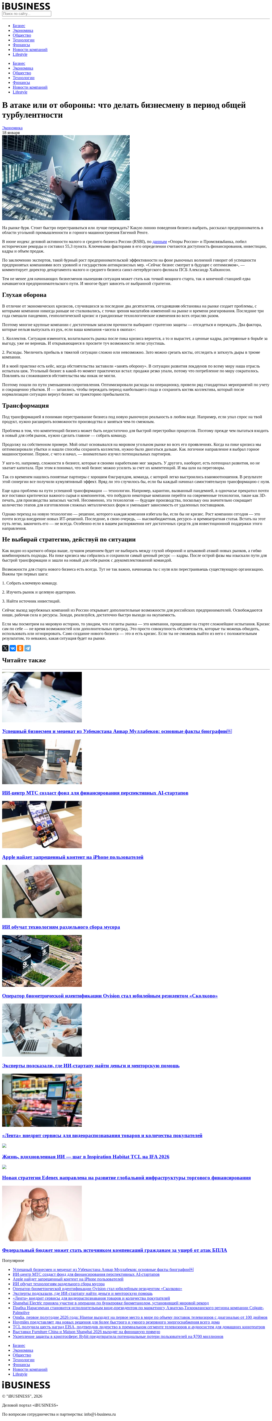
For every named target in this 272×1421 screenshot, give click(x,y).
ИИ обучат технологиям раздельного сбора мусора (61, 927)
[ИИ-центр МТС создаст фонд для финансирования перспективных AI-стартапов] (42, 782)
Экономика (23, 30)
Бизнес (19, 25)
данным (159, 241)
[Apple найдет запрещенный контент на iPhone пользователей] (42, 846)
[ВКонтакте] (13, 648)
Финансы (21, 44)
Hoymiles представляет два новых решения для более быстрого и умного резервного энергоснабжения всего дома (116, 1322)
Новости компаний (30, 49)
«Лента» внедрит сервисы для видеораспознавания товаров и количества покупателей (102, 1135)
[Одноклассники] (20, 648)
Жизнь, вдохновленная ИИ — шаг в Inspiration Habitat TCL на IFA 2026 (85, 1156)
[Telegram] (27, 648)
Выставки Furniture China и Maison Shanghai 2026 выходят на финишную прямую (86, 1331)
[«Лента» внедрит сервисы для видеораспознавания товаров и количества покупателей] (42, 1125)
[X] (5, 648)
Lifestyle (20, 54)
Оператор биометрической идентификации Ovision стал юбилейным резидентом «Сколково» (110, 995)
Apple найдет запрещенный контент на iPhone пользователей (72, 857)
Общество (22, 35)
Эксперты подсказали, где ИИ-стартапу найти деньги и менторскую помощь (91, 1065)
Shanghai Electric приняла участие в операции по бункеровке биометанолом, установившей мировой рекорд (111, 1303)
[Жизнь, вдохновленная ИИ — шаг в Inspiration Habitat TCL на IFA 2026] (4, 1146)
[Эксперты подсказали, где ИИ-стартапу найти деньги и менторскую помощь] (42, 1055)
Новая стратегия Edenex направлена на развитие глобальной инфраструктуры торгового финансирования (126, 1177)
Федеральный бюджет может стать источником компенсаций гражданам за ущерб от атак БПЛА (114, 1250)
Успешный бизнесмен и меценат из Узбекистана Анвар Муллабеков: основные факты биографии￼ (117, 731)
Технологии (24, 40)
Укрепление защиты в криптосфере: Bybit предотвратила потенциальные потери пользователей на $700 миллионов (118, 1336)
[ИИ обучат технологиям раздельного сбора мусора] (42, 916)
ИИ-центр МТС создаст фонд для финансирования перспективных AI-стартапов (95, 793)
